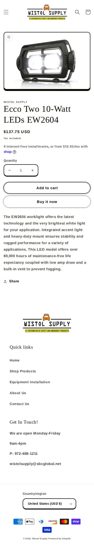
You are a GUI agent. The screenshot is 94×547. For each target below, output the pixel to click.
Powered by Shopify (59, 538)
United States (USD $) (45, 503)
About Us (18, 393)
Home (15, 360)
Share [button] (14, 281)
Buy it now (47, 202)
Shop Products (23, 371)
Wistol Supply (40, 538)
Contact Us (19, 404)
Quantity (10, 160)
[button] (6, 12)
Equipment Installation (30, 382)
